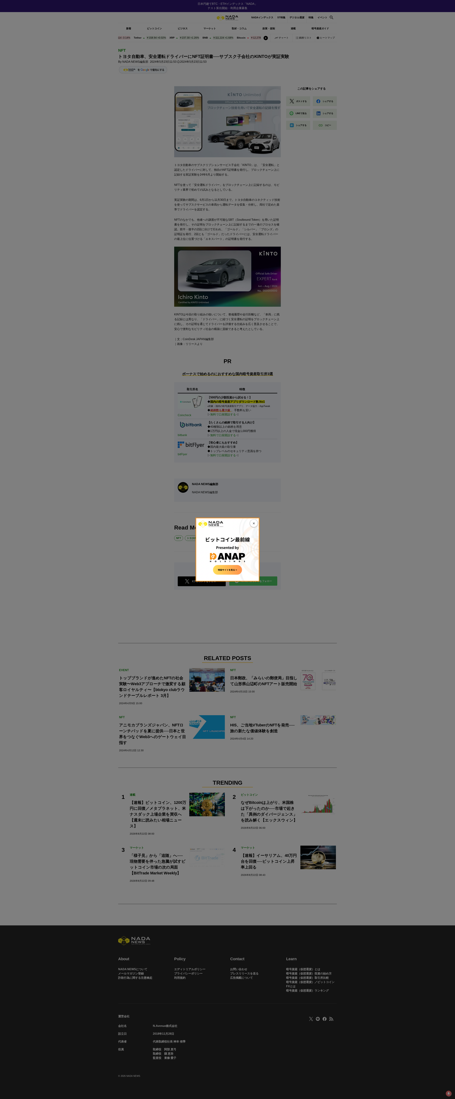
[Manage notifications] (448, 1093)
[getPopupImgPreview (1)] (227, 549)
